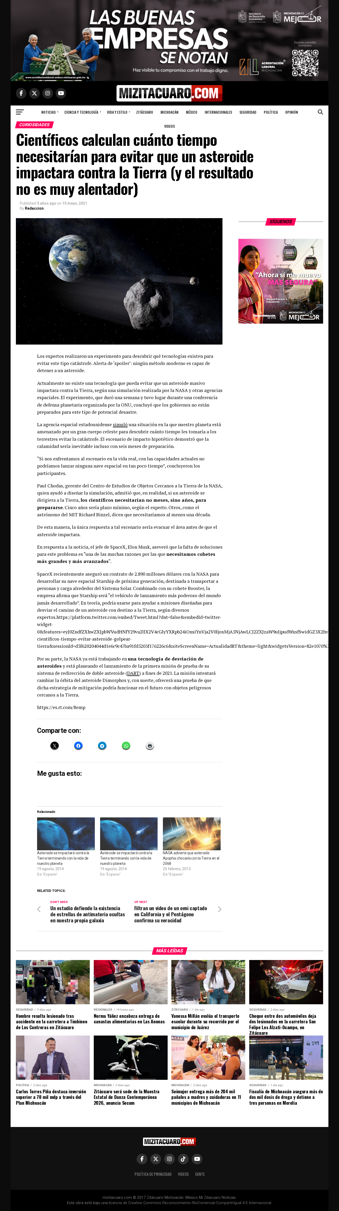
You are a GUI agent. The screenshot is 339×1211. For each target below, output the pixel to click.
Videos (169, 126)
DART (133, 673)
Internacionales (218, 112)
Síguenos (281, 221)
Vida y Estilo (117, 112)
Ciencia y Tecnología (81, 112)
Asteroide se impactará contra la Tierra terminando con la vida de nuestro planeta (63, 858)
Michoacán (169, 112)
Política (271, 112)
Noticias (48, 112)
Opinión (291, 112)
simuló (120, 424)
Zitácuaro (144, 112)
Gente (200, 1174)
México (191, 112)
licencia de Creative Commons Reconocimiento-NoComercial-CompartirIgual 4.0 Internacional (190, 1203)
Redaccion (34, 208)
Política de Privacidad (153, 1174)
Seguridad (247, 112)
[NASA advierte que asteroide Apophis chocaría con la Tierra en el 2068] (192, 833)
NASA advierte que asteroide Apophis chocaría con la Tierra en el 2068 (191, 858)
